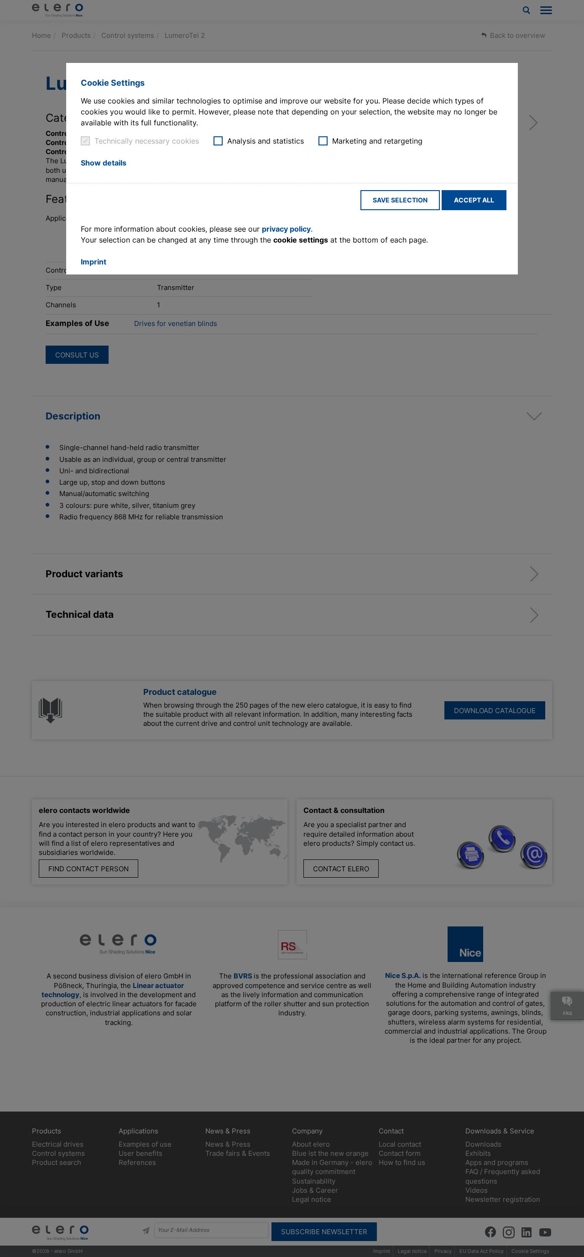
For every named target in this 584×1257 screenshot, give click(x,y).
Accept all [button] (474, 200)
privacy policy (286, 228)
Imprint (93, 261)
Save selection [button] (400, 200)
